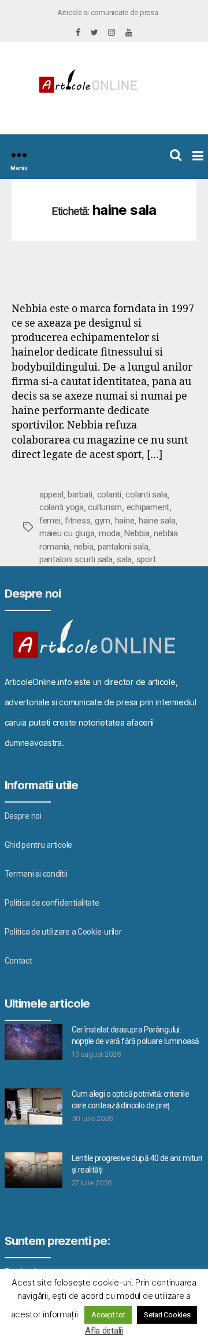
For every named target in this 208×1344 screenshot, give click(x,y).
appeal (51, 494)
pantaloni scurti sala (76, 559)
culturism (105, 507)
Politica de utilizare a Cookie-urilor (63, 931)
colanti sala (146, 494)
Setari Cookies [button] (167, 1314)
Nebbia (136, 533)
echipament (148, 507)
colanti (109, 494)
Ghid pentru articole (39, 844)
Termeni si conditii (36, 873)
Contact (18, 960)
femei (50, 520)
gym (102, 520)
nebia (84, 546)
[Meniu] (19, 155)
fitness (77, 520)
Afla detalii (104, 1330)
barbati (80, 494)
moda (109, 533)
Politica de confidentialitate (52, 902)
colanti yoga (61, 507)
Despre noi (23, 816)
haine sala (157, 520)
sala (124, 559)
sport (146, 559)
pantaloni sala (123, 546)
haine (125, 520)
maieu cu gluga (66, 533)
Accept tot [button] (108, 1314)
